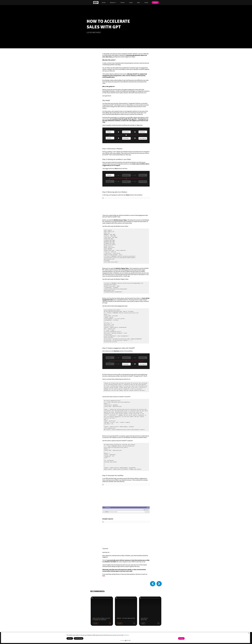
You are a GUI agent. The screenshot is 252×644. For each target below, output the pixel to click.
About (138, 2)
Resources (112, 2)
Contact (146, 2)
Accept (181, 638)
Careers (131, 2)
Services (104, 2)
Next (159, 583)
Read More (126, 635)
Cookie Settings (78, 638)
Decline (70, 638)
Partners (123, 2)
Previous (152, 583)
